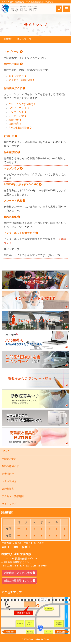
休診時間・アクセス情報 (18, 572)
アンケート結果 (13, 200)
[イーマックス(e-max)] (35, 436)
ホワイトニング (17, 108)
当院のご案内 (12, 63)
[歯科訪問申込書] (35, 359)
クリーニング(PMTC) (21, 104)
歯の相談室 (10, 152)
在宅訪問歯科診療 (19, 127)
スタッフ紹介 (16, 75)
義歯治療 (13, 119)
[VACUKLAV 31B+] (35, 418)
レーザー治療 (16, 116)
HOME (5, 451)
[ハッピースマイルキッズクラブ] (35, 279)
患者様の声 (8, 473)
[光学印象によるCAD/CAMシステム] (35, 340)
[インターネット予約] (35, 300)
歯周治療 (13, 123)
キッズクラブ (12, 168)
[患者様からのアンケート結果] (35, 378)
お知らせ (9, 136)
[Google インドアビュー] (35, 320)
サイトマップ (9, 503)
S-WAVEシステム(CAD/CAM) (21, 184)
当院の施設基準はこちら (18, 580)
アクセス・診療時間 (20, 79)
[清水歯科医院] (19, 8)
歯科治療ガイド (13, 88)
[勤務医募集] (35, 398)
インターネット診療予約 (19, 232)
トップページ (12, 51)
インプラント (16, 112)
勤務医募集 (10, 216)
